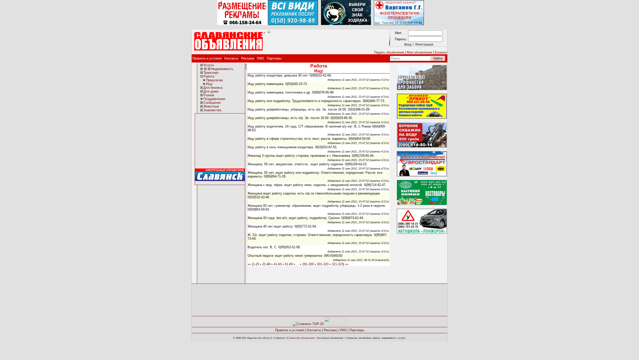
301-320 (322, 264)
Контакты (231, 58)
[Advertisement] (327, 41)
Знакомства (212, 110)
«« (249, 264)
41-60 (278, 264)
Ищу (209, 84)
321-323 (337, 264)
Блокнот (441, 52)
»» (346, 264)
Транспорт (211, 72)
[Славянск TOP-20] (308, 324)
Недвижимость (222, 69)
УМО (260, 58)
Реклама (247, 58)
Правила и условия (207, 58)
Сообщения (212, 102)
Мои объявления (419, 52)
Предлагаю (214, 80)
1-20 (256, 264)
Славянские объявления (300, 338)
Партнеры (274, 58)
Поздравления (214, 99)
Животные (211, 106)
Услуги (208, 65)
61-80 (289, 264)
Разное (208, 95)
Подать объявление (389, 52)
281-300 (308, 264)
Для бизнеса (212, 88)
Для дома (210, 91)
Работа (208, 76)
